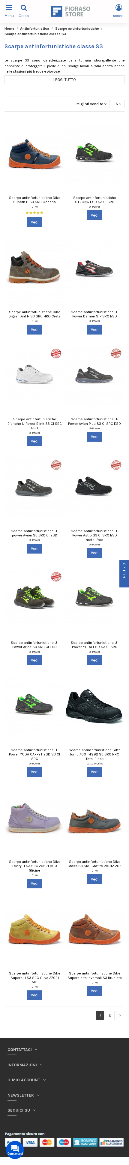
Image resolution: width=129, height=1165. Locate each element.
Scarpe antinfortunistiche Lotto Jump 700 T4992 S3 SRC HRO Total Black (95, 754)
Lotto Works (94, 763)
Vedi (34, 222)
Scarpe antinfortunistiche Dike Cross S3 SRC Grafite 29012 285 (95, 864)
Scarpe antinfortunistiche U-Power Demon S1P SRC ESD (94, 314)
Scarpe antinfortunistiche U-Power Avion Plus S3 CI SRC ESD (94, 421)
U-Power (94, 207)
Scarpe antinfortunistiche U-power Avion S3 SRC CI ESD (34, 533)
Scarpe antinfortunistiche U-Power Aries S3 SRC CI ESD (34, 645)
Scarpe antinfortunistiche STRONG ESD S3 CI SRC (94, 200)
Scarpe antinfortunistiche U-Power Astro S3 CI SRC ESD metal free (94, 535)
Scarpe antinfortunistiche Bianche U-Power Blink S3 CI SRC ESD (35, 423)
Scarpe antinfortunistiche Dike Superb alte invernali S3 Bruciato (95, 975)
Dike (35, 207)
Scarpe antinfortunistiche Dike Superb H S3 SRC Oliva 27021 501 (34, 977)
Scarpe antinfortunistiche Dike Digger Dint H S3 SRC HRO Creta (34, 314)
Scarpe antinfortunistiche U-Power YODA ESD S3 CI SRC (94, 645)
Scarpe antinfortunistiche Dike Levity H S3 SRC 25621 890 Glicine (34, 866)
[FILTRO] (124, 582)
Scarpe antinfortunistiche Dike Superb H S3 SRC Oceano (34, 200)
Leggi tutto (64, 79)
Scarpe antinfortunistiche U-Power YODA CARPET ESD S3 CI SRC (34, 754)
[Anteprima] (60, 124)
